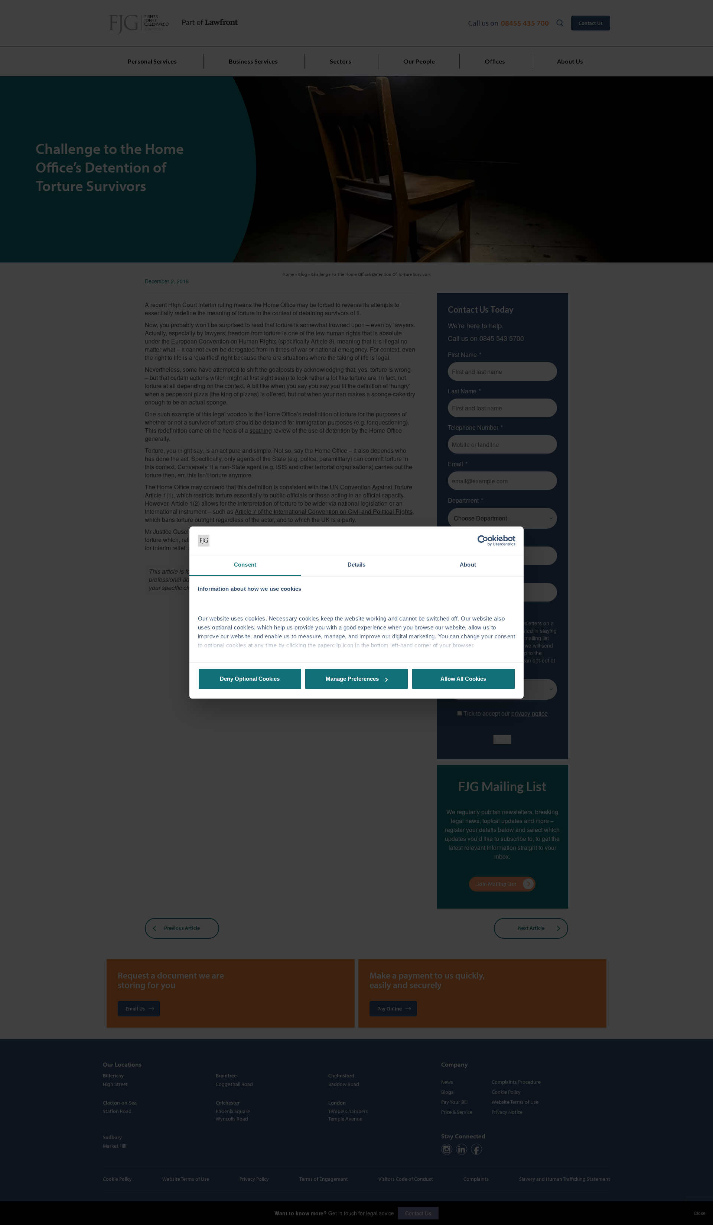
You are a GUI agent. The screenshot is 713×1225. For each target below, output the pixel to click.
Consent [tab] (245, 565)
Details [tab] (357, 565)
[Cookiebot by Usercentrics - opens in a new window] (482, 540)
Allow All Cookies (463, 679)
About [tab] (468, 565)
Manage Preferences (352, 679)
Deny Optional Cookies (250, 679)
